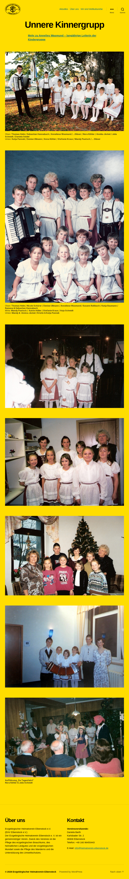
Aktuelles (63, 9)
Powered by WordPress (70, 872)
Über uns (74, 9)
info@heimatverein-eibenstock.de (91, 848)
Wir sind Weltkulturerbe (92, 9)
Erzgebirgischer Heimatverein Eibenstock (34, 872)
